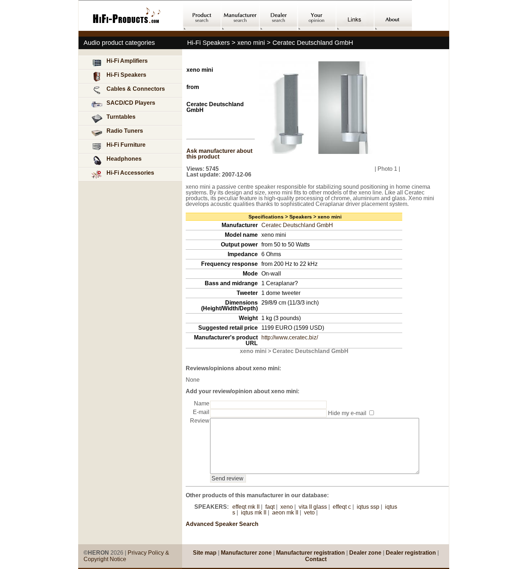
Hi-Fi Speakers (126, 75)
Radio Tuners (124, 131)
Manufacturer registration (310, 553)
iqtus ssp (368, 507)
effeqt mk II (246, 507)
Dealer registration (411, 553)
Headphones (124, 159)
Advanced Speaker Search (222, 524)
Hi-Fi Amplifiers (127, 61)
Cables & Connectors (135, 89)
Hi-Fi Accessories (130, 173)
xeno (286, 507)
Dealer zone (365, 553)
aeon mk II (285, 512)
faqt (270, 507)
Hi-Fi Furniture (126, 145)
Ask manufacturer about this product (219, 154)
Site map (205, 553)
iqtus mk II (253, 512)
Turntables (121, 117)
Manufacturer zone (246, 553)
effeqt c (342, 507)
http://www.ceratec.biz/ (289, 337)
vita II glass (313, 507)
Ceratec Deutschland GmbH (297, 225)
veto (309, 512)
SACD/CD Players (130, 103)
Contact (316, 559)
